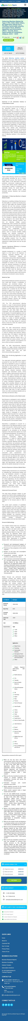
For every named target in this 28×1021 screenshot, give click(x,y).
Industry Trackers (6, 965)
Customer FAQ (6, 943)
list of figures (20, 53)
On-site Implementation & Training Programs (8, 971)
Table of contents (20, 48)
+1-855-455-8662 (10, 893)
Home (8, 8)
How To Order (5, 946)
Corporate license (9, 874)
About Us (4, 1)
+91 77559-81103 (10, 896)
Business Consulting (7, 962)
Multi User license (9, 871)
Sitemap (18, 1)
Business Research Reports (9, 959)
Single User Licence (9, 869)
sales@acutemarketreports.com (14, 899)
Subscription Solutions (8, 968)
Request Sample (8, 40)
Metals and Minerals (16, 8)
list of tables (8, 53)
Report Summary (8, 48)
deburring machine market (16, 58)
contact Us (11, 1)
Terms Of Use (5, 951)
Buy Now (14, 880)
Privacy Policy (5, 949)
